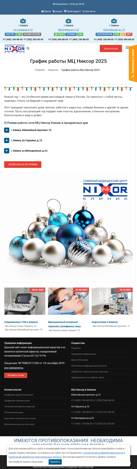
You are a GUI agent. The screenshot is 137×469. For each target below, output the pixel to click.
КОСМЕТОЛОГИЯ (32, 34)
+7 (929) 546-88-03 (58, 39)
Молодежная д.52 (68, 29)
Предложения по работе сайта (87, 377)
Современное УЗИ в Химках (21, 322)
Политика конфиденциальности (89, 365)
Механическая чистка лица (19, 424)
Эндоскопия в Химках (105, 322)
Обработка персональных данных (89, 371)
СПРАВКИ (71, 34)
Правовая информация (83, 354)
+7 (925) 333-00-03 (33, 39)
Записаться (111, 48)
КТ (123, 34)
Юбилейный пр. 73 (114, 29)
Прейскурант (74, 11)
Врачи (47, 11)
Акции (58, 11)
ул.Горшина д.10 (23, 29)
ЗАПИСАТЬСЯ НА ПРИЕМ (22, 164)
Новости (53, 69)
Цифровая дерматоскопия (18, 394)
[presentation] (7, 307)
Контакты (90, 11)
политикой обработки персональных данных (35, 456)
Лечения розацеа (13, 412)
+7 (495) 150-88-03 (12, 39)
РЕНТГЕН (10, 34)
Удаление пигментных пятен (20, 418)
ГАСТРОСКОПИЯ (104, 34)
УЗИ (19, 34)
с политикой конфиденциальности (103, 452)
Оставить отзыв (15, 375)
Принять (55, 461)
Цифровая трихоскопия (17, 400)
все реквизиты (13, 367)
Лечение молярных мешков (19, 406)
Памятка (76, 348)
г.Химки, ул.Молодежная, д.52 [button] (29, 150)
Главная (40, 69)
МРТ (129, 34)
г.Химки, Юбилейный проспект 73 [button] (31, 130)
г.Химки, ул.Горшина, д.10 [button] (26, 140)
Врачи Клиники (79, 360)
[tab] (68, 131)
